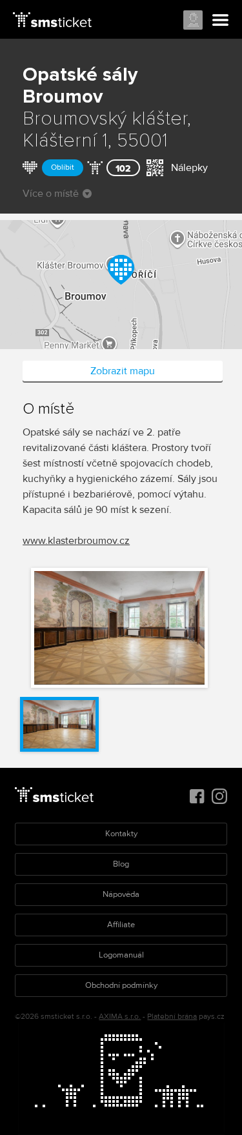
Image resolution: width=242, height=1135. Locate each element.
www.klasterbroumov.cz (76, 540)
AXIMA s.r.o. (120, 1016)
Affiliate (121, 924)
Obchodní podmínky (121, 985)
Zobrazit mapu (122, 371)
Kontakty (121, 834)
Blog (121, 864)
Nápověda (121, 894)
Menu (220, 20)
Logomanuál (121, 955)
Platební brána (172, 1016)
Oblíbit (62, 167)
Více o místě (51, 193)
